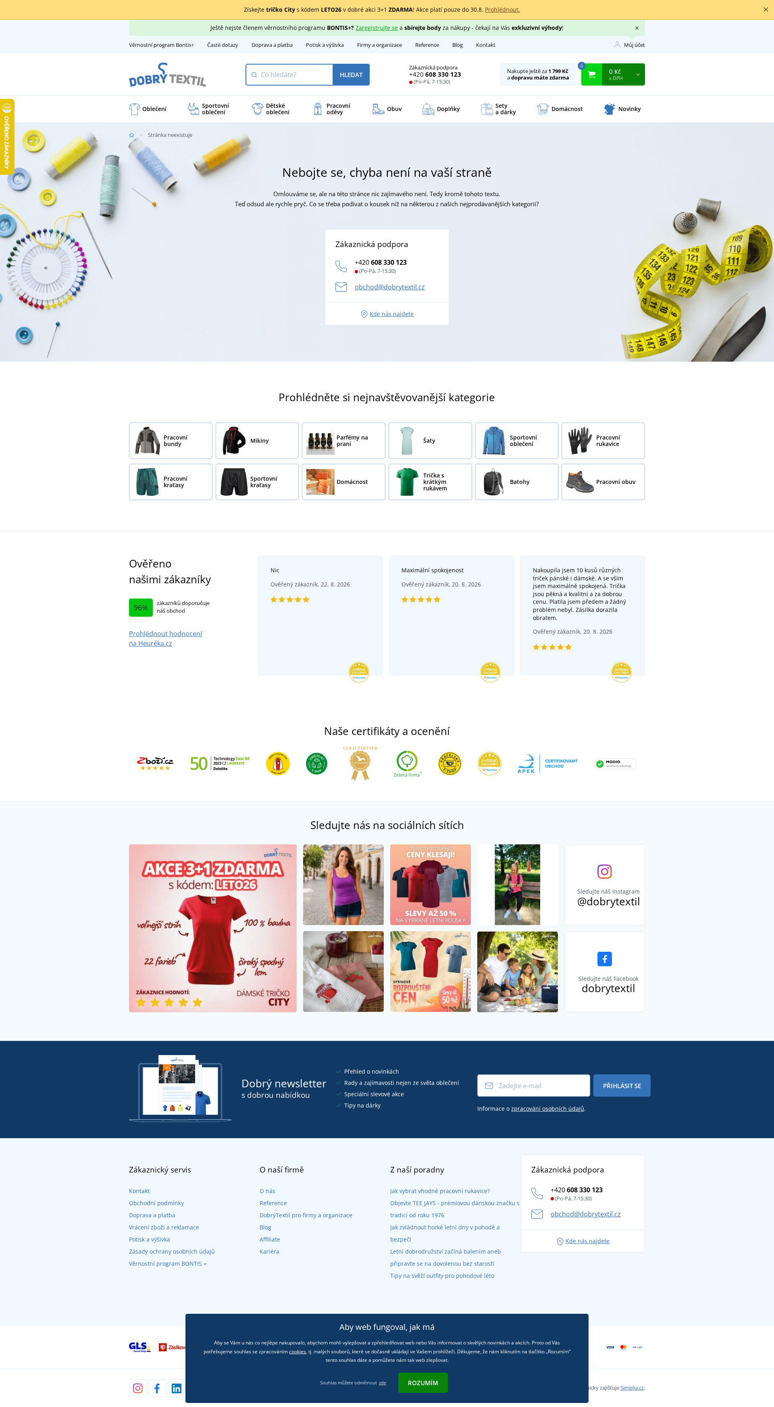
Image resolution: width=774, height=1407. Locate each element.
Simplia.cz (632, 1387)
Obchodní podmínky (156, 1203)
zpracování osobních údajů (547, 1108)
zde (382, 1383)
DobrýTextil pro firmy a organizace (306, 1215)
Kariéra (269, 1251)
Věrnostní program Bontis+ (161, 44)
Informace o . (531, 1108)
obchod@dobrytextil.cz (390, 287)
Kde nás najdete (392, 314)
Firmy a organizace (379, 44)
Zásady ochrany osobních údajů (172, 1251)
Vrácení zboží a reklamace (164, 1227)
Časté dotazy (222, 44)
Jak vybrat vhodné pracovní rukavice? (440, 1191)
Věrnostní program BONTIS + (168, 1263)
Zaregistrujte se (377, 27)
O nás (267, 1191)
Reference (427, 44)
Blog (457, 44)
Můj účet (634, 44)
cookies (297, 1351)
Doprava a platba (272, 44)
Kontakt (485, 44)
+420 (435, 74)
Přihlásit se (622, 1086)
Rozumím (423, 1383)
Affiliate (270, 1239)
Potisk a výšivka (325, 44)
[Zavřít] (766, 10)
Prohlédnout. (502, 9)
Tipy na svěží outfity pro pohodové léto (442, 1275)
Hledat (351, 75)
